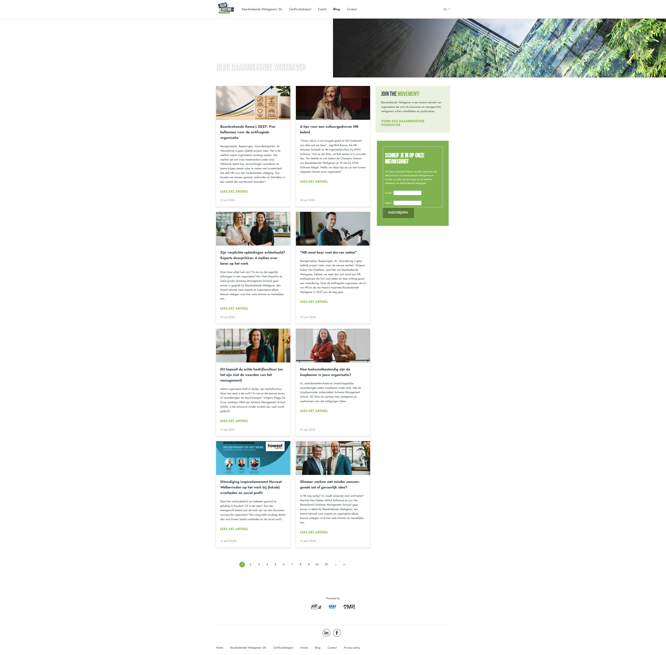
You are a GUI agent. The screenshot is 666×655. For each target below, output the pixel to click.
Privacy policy (352, 648)
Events (322, 9)
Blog (336, 9)
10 (317, 564)
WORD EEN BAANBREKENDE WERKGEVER (403, 123)
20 (326, 564)
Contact (352, 9)
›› (344, 564)
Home (219, 648)
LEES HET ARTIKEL (234, 191)
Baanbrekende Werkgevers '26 (248, 648)
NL (446, 9)
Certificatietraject (283, 648)
